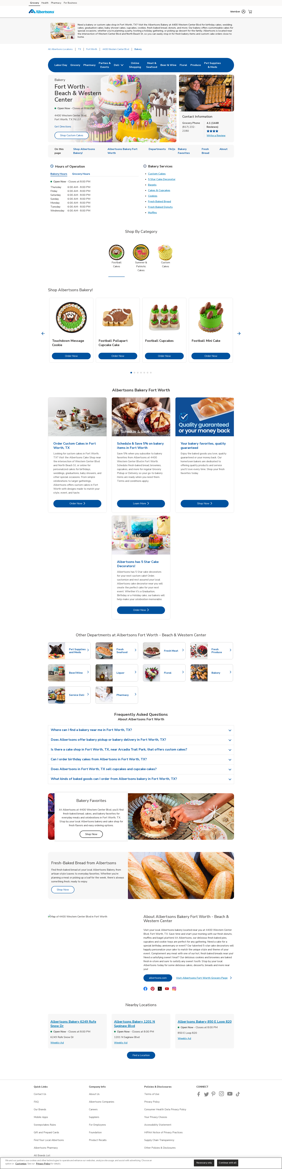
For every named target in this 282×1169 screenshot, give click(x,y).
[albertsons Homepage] (42, 11)
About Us (94, 1094)
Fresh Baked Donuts (160, 207)
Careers (93, 1109)
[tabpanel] (71, 330)
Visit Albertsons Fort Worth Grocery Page (203, 979)
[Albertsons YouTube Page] (230, 1095)
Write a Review (216, 135)
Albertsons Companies (101, 1101)
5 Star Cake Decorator (161, 179)
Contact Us (40, 1094)
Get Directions (63, 126)
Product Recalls (98, 1140)
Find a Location (144, 1055)
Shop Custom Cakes (71, 135)
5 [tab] (144, 372)
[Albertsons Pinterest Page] (214, 1095)
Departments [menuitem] (157, 149)
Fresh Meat (173, 651)
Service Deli (78, 695)
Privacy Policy (152, 1101)
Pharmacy (56, 2)
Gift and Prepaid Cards (46, 1132)
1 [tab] (131, 372)
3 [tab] (138, 372)
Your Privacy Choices (155, 1117)
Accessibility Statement (157, 1124)
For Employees (97, 1124)
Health (44, 2)
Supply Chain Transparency (159, 1140)
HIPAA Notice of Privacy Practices (163, 1132)
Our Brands (40, 1109)
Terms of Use (151, 1094)
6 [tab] (147, 372)
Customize (20, 1163)
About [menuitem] (223, 149)
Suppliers (94, 1117)
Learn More (149, 503)
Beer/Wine (78, 673)
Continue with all (227, 1162)
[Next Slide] (239, 333)
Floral (173, 673)
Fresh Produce (221, 651)
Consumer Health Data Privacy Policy (165, 1109)
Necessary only (204, 1162)
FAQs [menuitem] (171, 149)
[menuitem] (61, 65)
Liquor (126, 673)
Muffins (152, 212)
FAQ (36, 1101)
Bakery (221, 673)
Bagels (152, 185)
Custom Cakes (157, 174)
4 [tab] (141, 372)
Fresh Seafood (126, 651)
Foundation (95, 1132)
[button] (238, 11)
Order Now (78, 356)
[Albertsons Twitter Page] (206, 1095)
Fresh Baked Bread (159, 201)
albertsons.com (160, 978)
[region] (141, 1163)
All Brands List (42, 1155)
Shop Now (213, 503)
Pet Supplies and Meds (78, 651)
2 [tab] (134, 372)
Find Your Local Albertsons (49, 1140)
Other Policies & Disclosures (160, 1147)
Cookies (152, 196)
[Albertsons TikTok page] (238, 1095)
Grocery (34, 2)
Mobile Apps (41, 1117)
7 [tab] (151, 372)
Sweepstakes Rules (45, 1124)
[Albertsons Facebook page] (199, 1095)
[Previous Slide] (43, 333)
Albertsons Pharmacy (46, 1147)
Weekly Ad (57, 1043)
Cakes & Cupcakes (159, 190)
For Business (70, 2)
